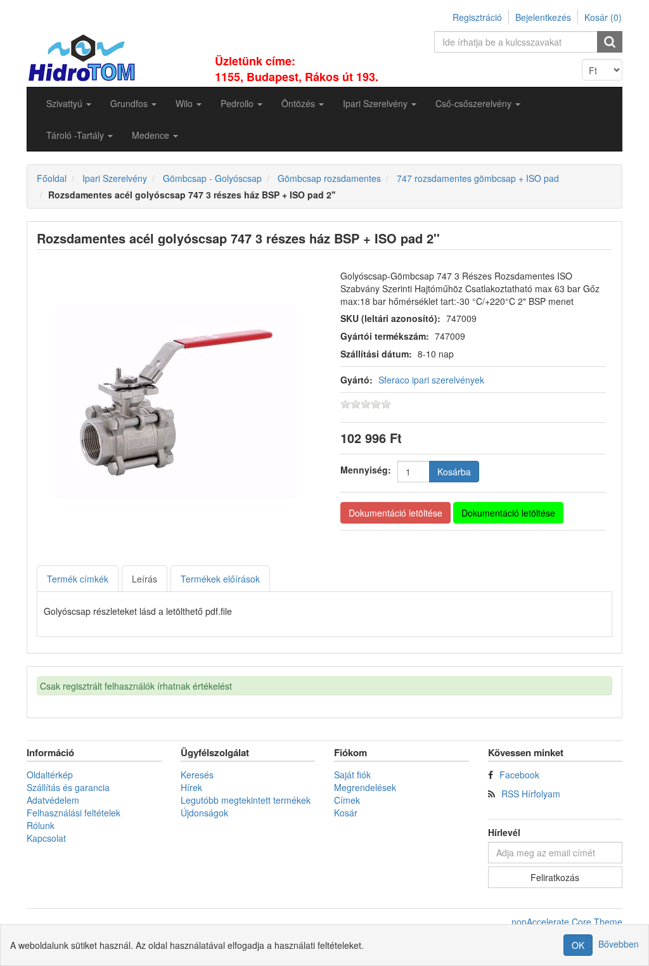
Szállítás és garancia (68, 787)
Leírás (144, 578)
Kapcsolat (46, 838)
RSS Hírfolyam (530, 793)
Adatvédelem (53, 800)
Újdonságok (204, 812)
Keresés (197, 774)
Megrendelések (365, 787)
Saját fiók (352, 774)
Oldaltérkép (50, 774)
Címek (347, 800)
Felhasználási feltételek (73, 812)
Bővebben (618, 943)
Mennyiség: (365, 469)
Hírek (191, 787)
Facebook (519, 774)
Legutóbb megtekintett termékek (246, 800)
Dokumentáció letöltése (395, 512)
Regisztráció (477, 17)
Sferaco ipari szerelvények (431, 379)
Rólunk (41, 825)
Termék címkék (77, 578)
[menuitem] (69, 103)
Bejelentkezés (543, 17)
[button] (69, 103)
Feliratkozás (554, 877)
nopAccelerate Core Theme (566, 921)
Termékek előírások (220, 578)
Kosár (345, 812)
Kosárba (454, 471)
